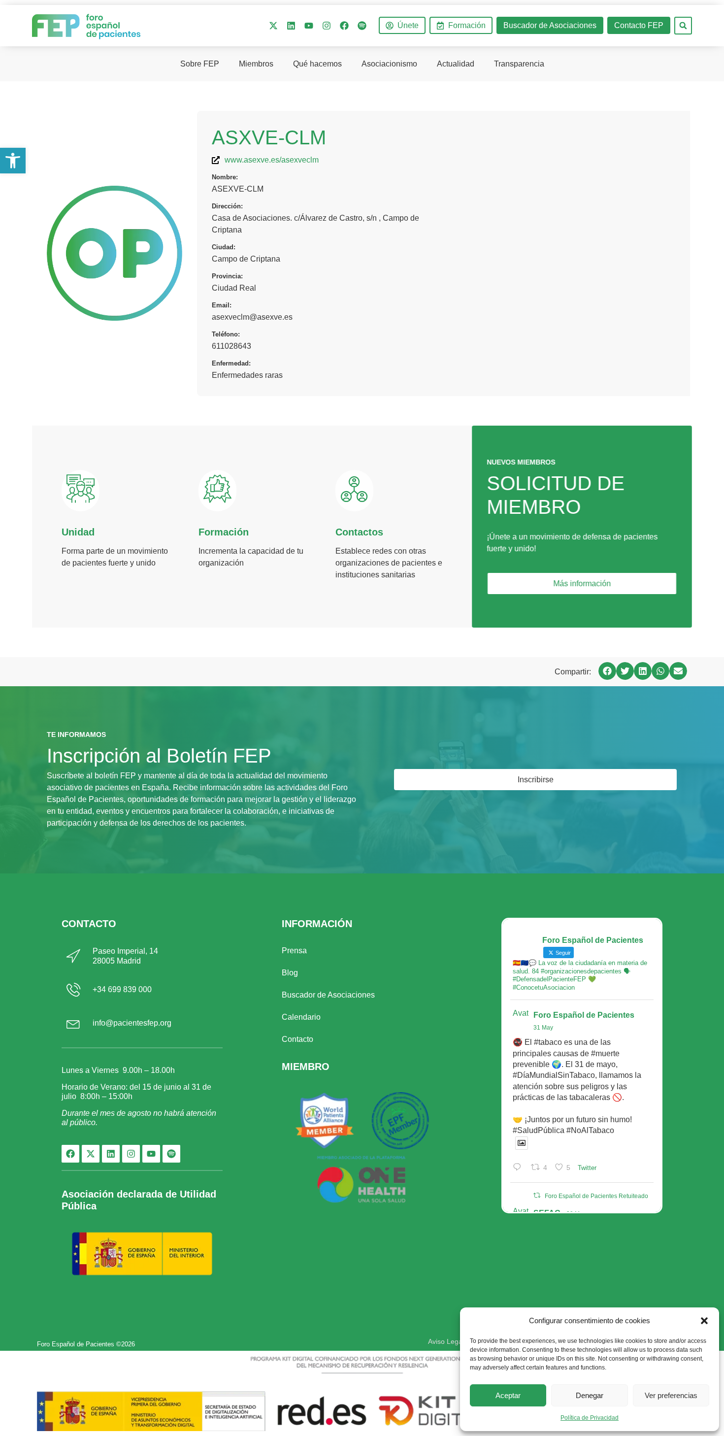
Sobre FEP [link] (199, 64)
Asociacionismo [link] (389, 64)
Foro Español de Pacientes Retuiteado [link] (596, 1196)
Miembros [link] (256, 64)
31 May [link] (543, 1027)
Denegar (589, 1395)
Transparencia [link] (519, 64)
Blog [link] (290, 972)
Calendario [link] (301, 1017)
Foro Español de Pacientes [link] (583, 1015)
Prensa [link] (294, 950)
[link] (13, 160)
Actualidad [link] (455, 64)
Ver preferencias (671, 1395)
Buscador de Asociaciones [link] (328, 995)
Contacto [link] (297, 1039)
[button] (704, 1321)
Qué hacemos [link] (317, 64)
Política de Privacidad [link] (589, 1417)
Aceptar (508, 1395)
